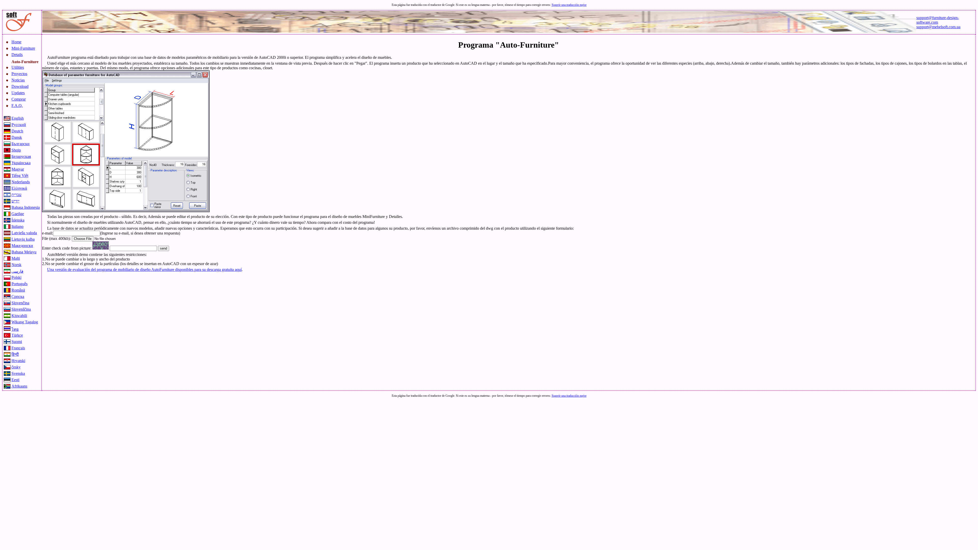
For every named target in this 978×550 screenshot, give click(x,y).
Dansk (16, 137)
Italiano (17, 226)
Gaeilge (17, 214)
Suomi (16, 341)
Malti (15, 258)
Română (18, 290)
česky (16, 367)
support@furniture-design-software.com (937, 20)
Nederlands (20, 182)
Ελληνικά (19, 188)
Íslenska (17, 220)
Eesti (15, 380)
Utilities (17, 67)
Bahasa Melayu (23, 252)
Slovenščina (21, 309)
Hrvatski (18, 361)
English (17, 118)
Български (20, 144)
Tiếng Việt (19, 175)
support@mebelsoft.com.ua (938, 27)
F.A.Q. (17, 105)
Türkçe (17, 335)
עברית (16, 195)
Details (17, 54)
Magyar (17, 169)
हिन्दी (15, 354)
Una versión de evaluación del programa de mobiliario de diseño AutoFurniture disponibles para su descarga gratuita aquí (144, 269)
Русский (18, 124)
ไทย (15, 329)
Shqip (16, 150)
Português (19, 284)
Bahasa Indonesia (25, 207)
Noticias (18, 80)
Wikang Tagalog (24, 322)
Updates (18, 93)
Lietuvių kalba (23, 239)
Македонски (22, 245)
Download (20, 86)
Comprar (18, 99)
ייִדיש (15, 201)
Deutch (17, 131)
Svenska (18, 373)
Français (18, 348)
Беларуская (21, 156)
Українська (21, 163)
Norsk (16, 265)
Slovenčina (20, 303)
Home (16, 42)
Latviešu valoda (24, 233)
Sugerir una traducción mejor (569, 5)
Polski (16, 277)
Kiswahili (19, 315)
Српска (17, 296)
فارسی (17, 271)
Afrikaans (19, 386)
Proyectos (19, 74)
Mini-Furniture (23, 48)
